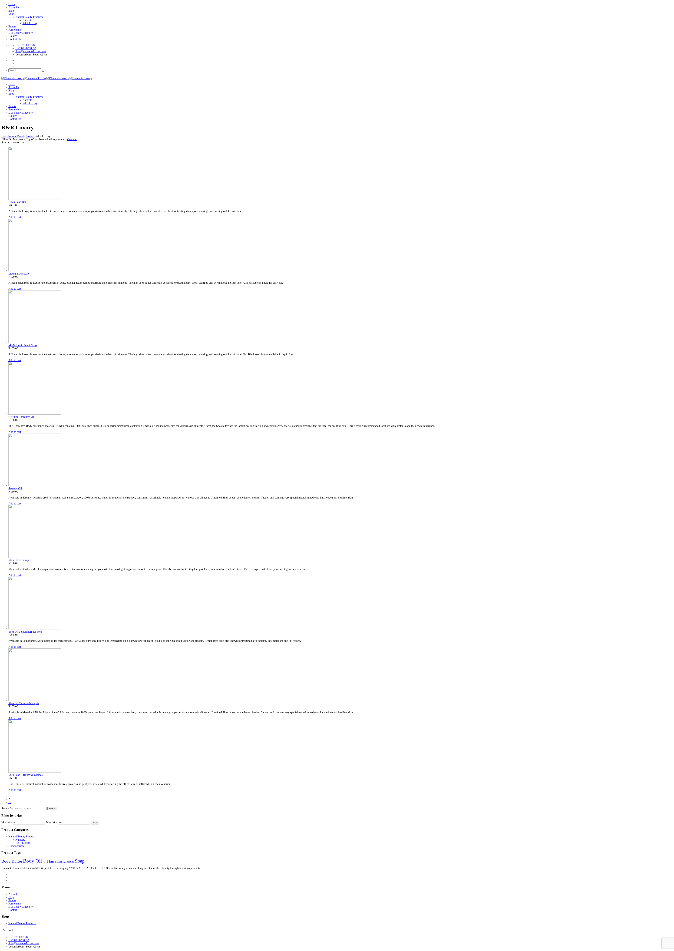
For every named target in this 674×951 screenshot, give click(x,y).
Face (44, 862)
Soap (80, 861)
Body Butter (11, 861)
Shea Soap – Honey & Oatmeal (25, 774)
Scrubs (70, 861)
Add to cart (14, 217)
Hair (51, 861)
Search (52, 808)
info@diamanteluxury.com (30, 51)
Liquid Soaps (60, 862)
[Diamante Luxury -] (35, 78)
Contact (12, 909)
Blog (11, 10)
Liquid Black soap (18, 273)
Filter (95, 822)
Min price (6, 822)
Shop (11, 13)
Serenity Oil (15, 488)
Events (12, 26)
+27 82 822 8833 (25, 48)
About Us (13, 7)
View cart (72, 139)
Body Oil (32, 861)
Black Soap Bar (17, 201)
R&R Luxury (29, 23)
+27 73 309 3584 (25, 45)
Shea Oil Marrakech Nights (23, 703)
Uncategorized (16, 845)
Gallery (12, 35)
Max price (51, 822)
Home (11, 4)
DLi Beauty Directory (20, 32)
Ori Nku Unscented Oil (21, 416)
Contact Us (14, 39)
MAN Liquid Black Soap (22, 345)
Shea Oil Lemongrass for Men (25, 631)
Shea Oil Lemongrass (20, 560)
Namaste (27, 20)
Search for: (7, 808)
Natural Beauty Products (29, 16)
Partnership (14, 29)
